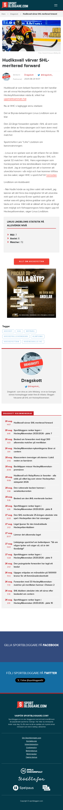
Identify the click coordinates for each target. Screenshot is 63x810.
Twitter (50, 673)
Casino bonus (31, 757)
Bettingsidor (31, 754)
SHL (19, 331)
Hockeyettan (11, 342)
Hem (4, 14)
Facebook (51, 645)
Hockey (8, 331)
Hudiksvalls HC (33, 342)
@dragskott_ (47, 75)
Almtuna (38, 336)
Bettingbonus (31, 751)
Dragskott (14, 14)
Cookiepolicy (31, 747)
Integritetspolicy (31, 744)
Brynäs (30, 331)
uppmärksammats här (15, 99)
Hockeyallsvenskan (16, 336)
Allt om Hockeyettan (31, 261)
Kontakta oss (31, 741)
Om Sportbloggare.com (31, 738)
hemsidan (51, 175)
